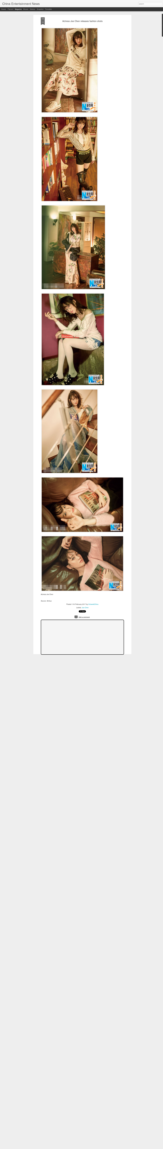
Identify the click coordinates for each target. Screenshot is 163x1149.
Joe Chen (85, 607)
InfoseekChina (93, 604)
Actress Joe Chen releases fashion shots (82, 21)
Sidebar (32, 9)
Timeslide (48, 9)
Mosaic (25, 9)
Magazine (18, 9)
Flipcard (10, 9)
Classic (3, 9)
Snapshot (40, 9)
